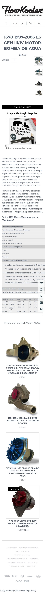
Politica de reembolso (17, 566)
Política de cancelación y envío (17, 558)
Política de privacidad (22, 551)
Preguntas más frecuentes (16, 562)
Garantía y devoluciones (22, 555)
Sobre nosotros (12, 547)
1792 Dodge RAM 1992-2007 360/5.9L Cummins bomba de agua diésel (22, 523)
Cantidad (5, 60)
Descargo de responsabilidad (28, 547)
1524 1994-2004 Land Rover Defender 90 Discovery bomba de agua (22, 420)
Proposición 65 (32, 562)
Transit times (31, 566)
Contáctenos (34, 558)
